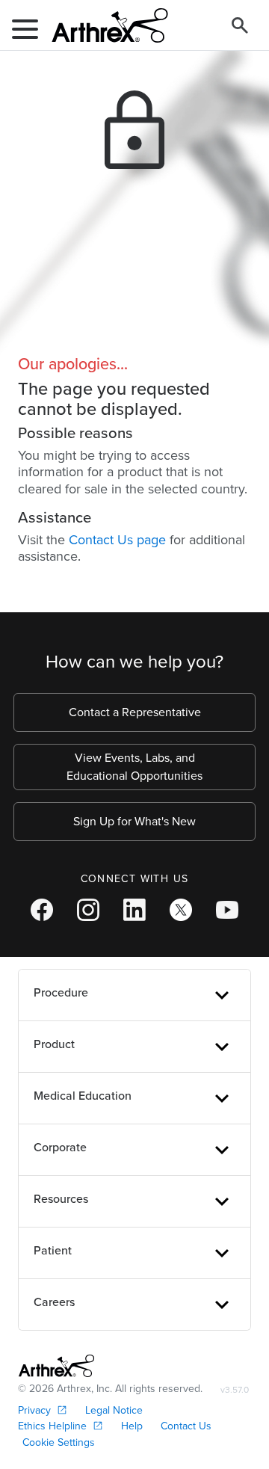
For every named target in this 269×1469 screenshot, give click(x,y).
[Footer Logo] (56, 1366)
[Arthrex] (104, 25)
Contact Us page (117, 539)
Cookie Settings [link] (58, 1442)
